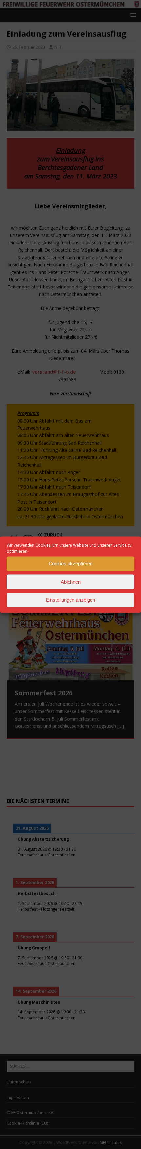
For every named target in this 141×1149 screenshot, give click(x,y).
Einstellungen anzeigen (70, 600)
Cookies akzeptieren (70, 563)
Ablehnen (71, 582)
